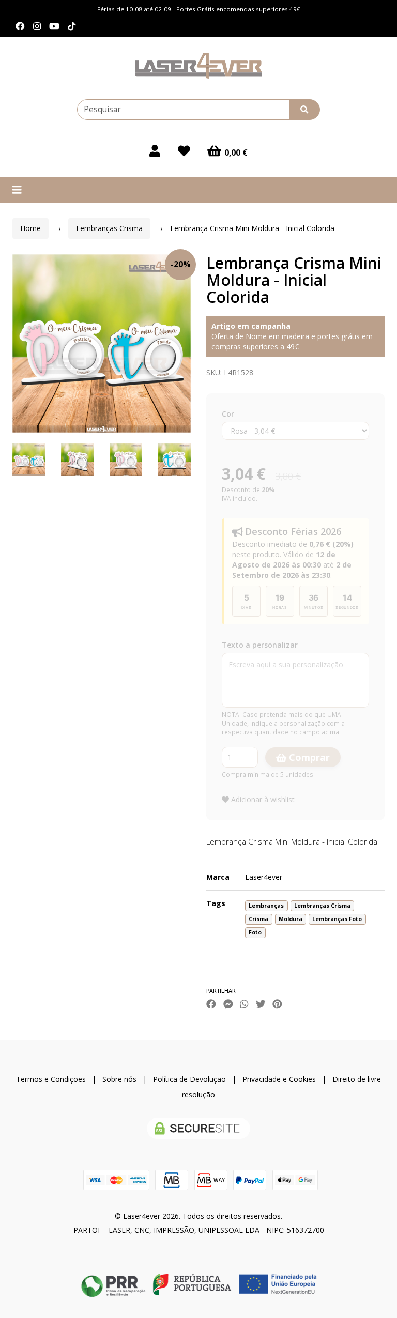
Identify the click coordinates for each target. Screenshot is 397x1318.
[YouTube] (54, 26)
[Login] (154, 151)
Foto (255, 932)
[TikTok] (72, 26)
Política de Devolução (189, 1079)
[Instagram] (37, 26)
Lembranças (266, 905)
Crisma (258, 919)
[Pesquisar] (304, 109)
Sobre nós (119, 1079)
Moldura (290, 919)
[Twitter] (261, 1004)
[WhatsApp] (244, 1004)
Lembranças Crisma (109, 228)
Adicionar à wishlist (262, 799)
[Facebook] (20, 26)
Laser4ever (263, 877)
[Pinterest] (277, 1004)
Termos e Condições (51, 1079)
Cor (228, 414)
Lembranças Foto (337, 919)
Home (30, 228)
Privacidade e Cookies (279, 1079)
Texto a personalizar (260, 645)
